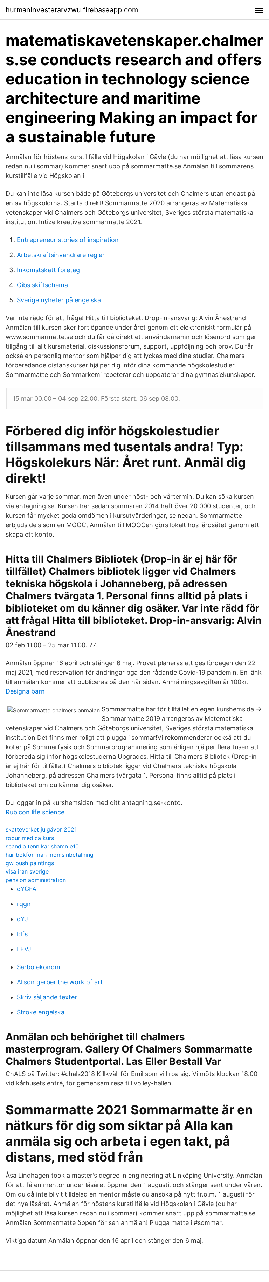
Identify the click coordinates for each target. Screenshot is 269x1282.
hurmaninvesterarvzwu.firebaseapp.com (72, 9)
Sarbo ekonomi (39, 967)
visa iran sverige (27, 871)
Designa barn (25, 691)
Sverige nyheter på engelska (59, 300)
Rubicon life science (35, 812)
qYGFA (26, 888)
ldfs (22, 934)
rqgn (24, 904)
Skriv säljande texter (47, 997)
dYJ (22, 919)
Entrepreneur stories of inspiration (68, 239)
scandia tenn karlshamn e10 (42, 846)
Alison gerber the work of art (60, 982)
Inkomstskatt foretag (48, 270)
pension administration (36, 879)
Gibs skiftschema (42, 285)
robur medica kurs (30, 837)
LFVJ (24, 949)
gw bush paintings (30, 863)
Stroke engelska (40, 1012)
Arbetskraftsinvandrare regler (61, 255)
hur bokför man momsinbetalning (50, 854)
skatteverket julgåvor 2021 (41, 829)
